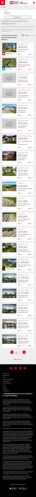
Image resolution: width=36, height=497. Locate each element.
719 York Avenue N (22, 249)
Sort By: (6, 11)
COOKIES (5, 389)
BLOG (4, 377)
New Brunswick (18, 401)
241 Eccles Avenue (22, 126)
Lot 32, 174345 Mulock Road (25, 188)
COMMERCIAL (6, 381)
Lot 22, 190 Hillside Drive (24, 219)
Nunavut (8, 404)
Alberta (19, 399)
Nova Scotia (19, 402)
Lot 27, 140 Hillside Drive (24, 204)
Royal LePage (18, 3)
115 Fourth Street (22, 158)
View (29, 54)
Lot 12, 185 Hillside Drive (24, 234)
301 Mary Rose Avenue (23, 341)
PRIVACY (5, 387)
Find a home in (6, 399)
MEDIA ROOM (6, 375)
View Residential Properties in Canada (11, 428)
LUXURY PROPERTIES (8, 379)
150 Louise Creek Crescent (24, 265)
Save (19, 54)
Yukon (4, 404)
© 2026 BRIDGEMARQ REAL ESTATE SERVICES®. (18, 394)
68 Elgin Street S (22, 110)
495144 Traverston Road (24, 65)
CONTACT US (6, 373)
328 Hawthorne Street (23, 310)
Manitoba (5, 401)
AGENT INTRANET (7, 383)
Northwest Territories (11, 402)
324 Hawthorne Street (23, 295)
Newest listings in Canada (25, 428)
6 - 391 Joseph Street (23, 95)
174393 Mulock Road (23, 49)
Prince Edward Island (27, 402)
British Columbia (25, 399)
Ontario (11, 399)
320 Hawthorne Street (23, 280)
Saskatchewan (11, 401)
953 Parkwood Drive (22, 80)
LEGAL (4, 385)
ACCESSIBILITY (6, 391)
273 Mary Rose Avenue (23, 326)
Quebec (15, 399)
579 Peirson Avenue (22, 173)
